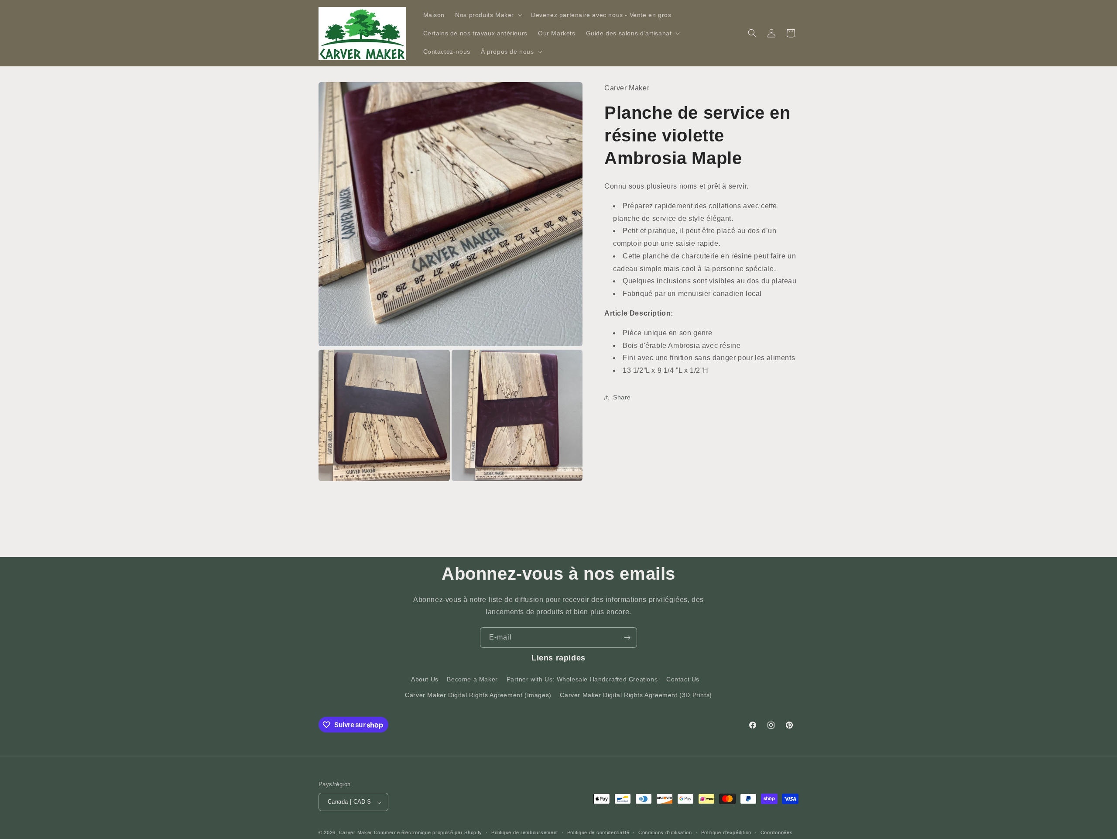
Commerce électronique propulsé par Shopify (428, 833)
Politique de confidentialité (598, 832)
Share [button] (622, 397)
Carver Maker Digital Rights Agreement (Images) (478, 694)
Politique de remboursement (524, 832)
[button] (488, 15)
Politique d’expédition (726, 832)
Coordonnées (777, 832)
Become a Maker (472, 679)
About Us (425, 679)
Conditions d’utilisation (665, 832)
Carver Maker (355, 833)
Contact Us (682, 679)
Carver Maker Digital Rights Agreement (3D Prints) (636, 694)
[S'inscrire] (627, 637)
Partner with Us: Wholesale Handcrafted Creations (582, 679)
